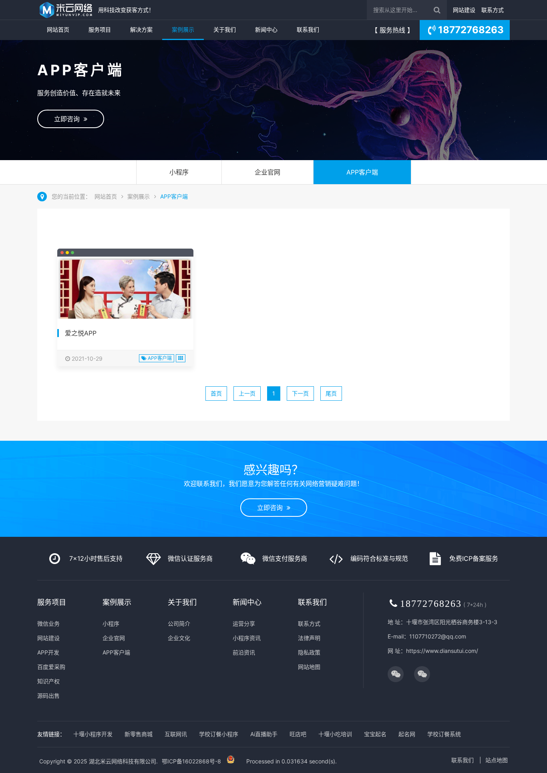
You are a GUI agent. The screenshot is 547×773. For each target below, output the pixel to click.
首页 (216, 393)
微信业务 (48, 623)
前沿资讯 (244, 652)
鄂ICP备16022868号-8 (191, 761)
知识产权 (48, 681)
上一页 (247, 393)
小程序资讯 (247, 637)
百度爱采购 (51, 666)
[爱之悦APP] (125, 299)
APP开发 (48, 652)
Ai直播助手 (264, 734)
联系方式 (492, 9)
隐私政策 (309, 652)
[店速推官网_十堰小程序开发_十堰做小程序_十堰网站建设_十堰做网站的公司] (65, 10)
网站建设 (464, 9)
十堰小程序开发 (93, 734)
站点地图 (496, 760)
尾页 (331, 393)
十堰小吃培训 (335, 734)
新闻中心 (266, 29)
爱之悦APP (81, 333)
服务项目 (99, 29)
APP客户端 (362, 172)
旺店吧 (298, 734)
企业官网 (267, 172)
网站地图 (309, 666)
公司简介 (179, 623)
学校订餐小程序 (218, 734)
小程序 (179, 172)
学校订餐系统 (444, 734)
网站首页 (58, 29)
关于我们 (224, 29)
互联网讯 (176, 734)
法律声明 (309, 637)
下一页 (300, 393)
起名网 (406, 734)
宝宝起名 (375, 734)
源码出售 (48, 695)
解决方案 (141, 29)
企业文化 (179, 637)
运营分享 (244, 623)
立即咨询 (69, 119)
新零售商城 (139, 734)
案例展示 (183, 29)
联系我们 (308, 29)
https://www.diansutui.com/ (442, 650)
